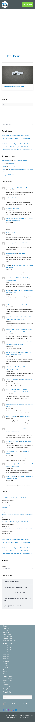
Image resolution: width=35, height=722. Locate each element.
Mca (4, 669)
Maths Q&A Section (8, 680)
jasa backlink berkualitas (12, 441)
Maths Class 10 (7, 650)
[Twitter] (6, 710)
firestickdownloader (11, 253)
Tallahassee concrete (11, 305)
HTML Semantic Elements (20, 160)
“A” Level (5, 665)
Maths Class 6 (6, 658)
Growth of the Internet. (26, 379)
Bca (4, 673)
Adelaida (8, 342)
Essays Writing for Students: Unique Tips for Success (15, 135)
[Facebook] (4, 710)
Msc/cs (5, 671)
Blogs (4, 682)
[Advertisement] (17, 27)
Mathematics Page (7, 638)
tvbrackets (8, 277)
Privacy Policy (6, 689)
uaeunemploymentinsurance (13, 243)
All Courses (6, 632)
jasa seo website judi (11, 463)
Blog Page (5, 630)
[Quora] (18, 710)
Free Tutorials (6, 686)
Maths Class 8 (6, 654)
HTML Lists (11, 175)
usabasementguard (6, 160)
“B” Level (5, 667)
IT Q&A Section (7, 678)
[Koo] (13, 710)
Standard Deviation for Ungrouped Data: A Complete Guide (17, 144)
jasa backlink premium (11, 352)
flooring (4, 175)
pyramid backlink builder (12, 317)
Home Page (6, 628)
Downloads (6, 684)
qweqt (7, 265)
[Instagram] (8, 710)
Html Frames (11, 163)
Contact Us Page (7, 636)
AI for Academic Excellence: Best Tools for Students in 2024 (17, 149)
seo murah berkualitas (11, 416)
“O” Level (5, 663)
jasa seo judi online (11, 476)
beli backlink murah (11, 367)
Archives (4, 566)
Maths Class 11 (7, 647)
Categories (4, 121)
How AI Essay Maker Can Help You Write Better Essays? (16, 146)
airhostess (4, 166)
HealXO (4, 169)
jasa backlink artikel (11, 428)
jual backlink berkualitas (12, 379)
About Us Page (7, 634)
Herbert (8, 329)
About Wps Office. (23, 305)
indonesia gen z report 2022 (13, 451)
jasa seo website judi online (13, 389)
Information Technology (9, 640)
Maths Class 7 (6, 656)
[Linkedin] (16, 710)
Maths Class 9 (6, 652)
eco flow (4, 163)
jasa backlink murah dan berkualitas (15, 404)
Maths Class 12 (7, 645)
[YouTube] (11, 710)
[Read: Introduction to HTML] (17, 74)
